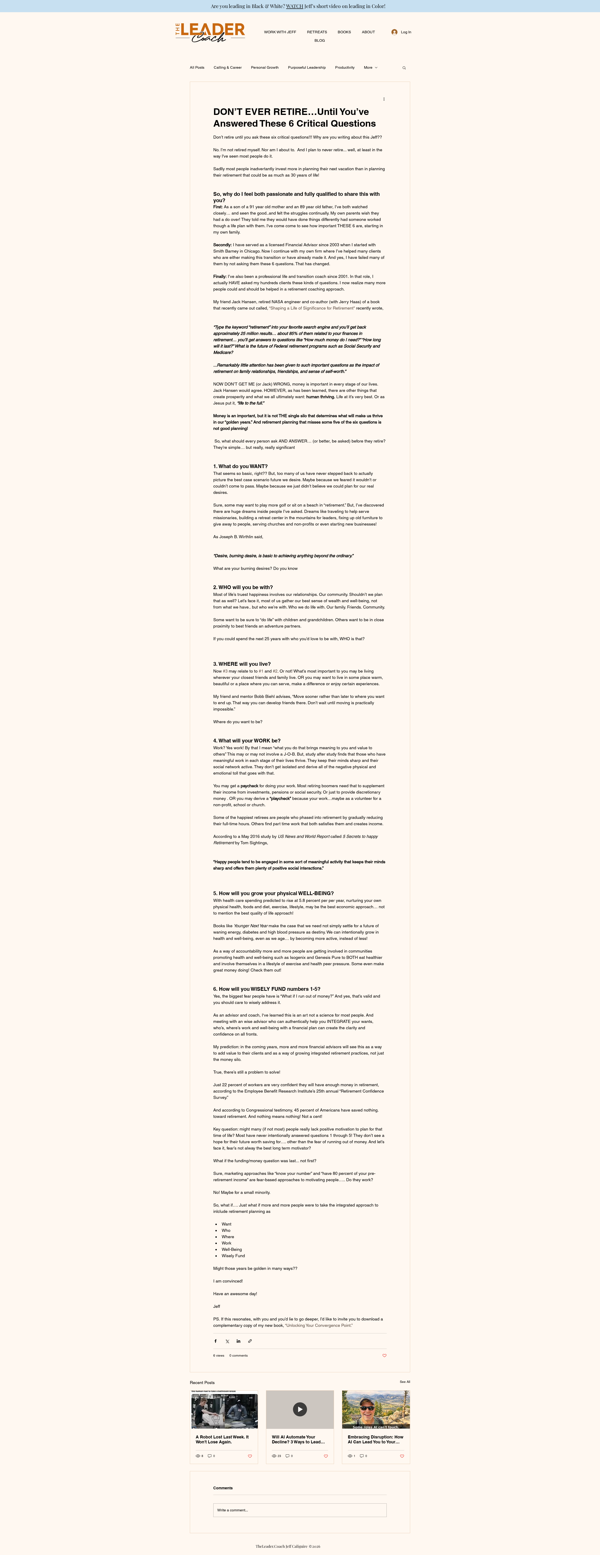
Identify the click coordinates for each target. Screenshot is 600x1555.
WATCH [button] (294, 6)
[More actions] (384, 99)
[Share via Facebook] (215, 1341)
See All (405, 1382)
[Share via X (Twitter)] (227, 1341)
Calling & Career (228, 67)
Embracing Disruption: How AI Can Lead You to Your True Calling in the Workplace (375, 1439)
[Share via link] (250, 1341)
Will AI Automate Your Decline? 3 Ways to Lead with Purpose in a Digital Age (296, 1439)
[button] (404, 67)
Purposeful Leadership (307, 67)
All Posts (197, 67)
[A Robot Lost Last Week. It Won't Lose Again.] (224, 1410)
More (368, 67)
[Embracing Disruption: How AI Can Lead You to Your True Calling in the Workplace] (376, 1410)
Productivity (345, 67)
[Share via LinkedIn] (238, 1341)
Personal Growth (265, 67)
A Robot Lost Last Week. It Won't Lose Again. (222, 1439)
